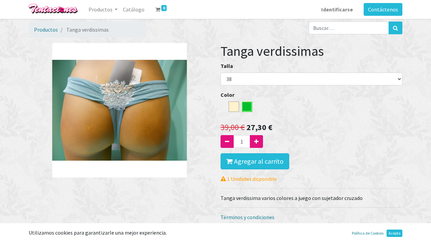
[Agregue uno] (256, 141)
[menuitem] (133, 9)
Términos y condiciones (247, 217)
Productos (46, 29)
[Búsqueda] (395, 28)
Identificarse (337, 9)
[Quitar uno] (227, 141)
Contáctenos (383, 9)
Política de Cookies (368, 233)
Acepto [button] (394, 233)
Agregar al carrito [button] (258, 161)
